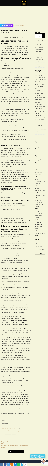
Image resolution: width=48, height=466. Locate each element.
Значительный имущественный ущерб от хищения (40, 87)
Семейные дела (40, 195)
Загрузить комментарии (16, 451)
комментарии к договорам (39, 166)
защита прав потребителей (39, 160)
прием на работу (10, 434)
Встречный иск (5, 442)
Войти (36, 243)
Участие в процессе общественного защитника (40, 105)
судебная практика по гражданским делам (39, 203)
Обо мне (37, 54)
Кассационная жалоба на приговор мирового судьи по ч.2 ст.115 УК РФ (40, 116)
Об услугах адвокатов (38, 173)
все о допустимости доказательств (39, 138)
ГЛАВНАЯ (38, 44)
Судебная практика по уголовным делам (38, 214)
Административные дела (41, 130)
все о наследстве (38, 146)
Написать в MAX (8, 25)
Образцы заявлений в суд (40, 189)
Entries (38, 246)
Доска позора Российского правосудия (39, 49)
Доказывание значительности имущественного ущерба (40, 78)
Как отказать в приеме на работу (18, 431)
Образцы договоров (38, 65)
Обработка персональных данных (39, 59)
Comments (39, 249)
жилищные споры (38, 153)
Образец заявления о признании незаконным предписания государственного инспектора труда (15, 445)
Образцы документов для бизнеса (40, 181)
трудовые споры (40, 233)
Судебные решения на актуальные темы (38, 225)
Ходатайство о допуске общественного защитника (40, 96)
